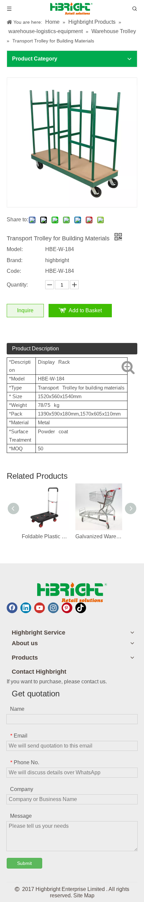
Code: (14, 271)
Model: (15, 249)
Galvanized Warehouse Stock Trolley (98, 536)
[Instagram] (53, 607)
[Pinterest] (67, 607)
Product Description (35, 348)
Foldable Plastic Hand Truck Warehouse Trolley (45, 536)
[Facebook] (12, 607)
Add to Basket (85, 310)
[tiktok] (80, 607)
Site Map (83, 895)
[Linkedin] (25, 607)
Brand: (14, 260)
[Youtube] (39, 607)
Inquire (25, 310)
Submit (24, 863)
